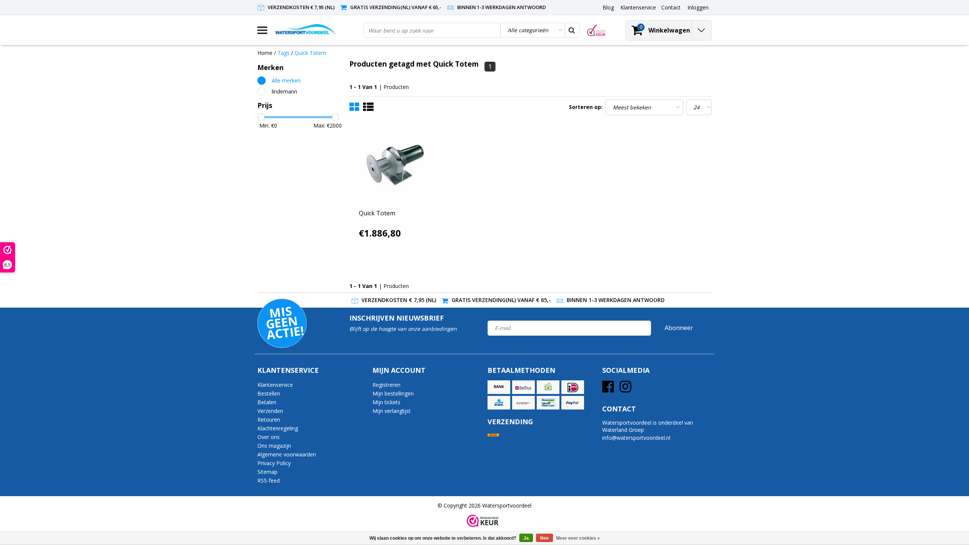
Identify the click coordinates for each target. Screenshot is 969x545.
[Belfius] (523, 387)
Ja (526, 538)
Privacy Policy (274, 463)
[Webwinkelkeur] (483, 521)
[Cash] (548, 387)
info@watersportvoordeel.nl (636, 437)
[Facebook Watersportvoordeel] (608, 389)
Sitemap (267, 471)
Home (265, 52)
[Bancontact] (548, 403)
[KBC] (499, 403)
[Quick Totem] (395, 165)
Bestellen (268, 393)
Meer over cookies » (578, 538)
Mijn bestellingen (393, 393)
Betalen (266, 402)
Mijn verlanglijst (391, 410)
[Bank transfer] (499, 387)
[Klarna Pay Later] (523, 403)
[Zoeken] (572, 30)
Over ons (268, 437)
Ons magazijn (274, 445)
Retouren (268, 419)
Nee (544, 538)
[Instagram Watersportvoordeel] (625, 389)
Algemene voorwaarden (286, 454)
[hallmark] (596, 30)
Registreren (386, 384)
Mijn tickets (386, 402)
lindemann (284, 91)
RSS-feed (268, 480)
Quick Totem (310, 52)
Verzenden (270, 410)
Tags (283, 52)
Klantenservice (275, 384)
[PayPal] (572, 403)
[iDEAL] (572, 387)
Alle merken (286, 80)
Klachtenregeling (277, 428)
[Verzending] (493, 435)
